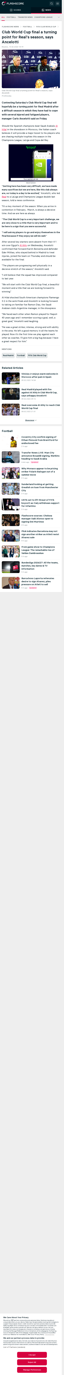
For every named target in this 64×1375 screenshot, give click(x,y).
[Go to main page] (15, 3)
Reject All (32, 1362)
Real (4, 196)
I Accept (32, 1355)
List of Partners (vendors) (14, 1347)
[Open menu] (57, 3)
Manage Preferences (32, 1370)
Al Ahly (23, 245)
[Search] (51, 3)
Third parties (49, 1334)
